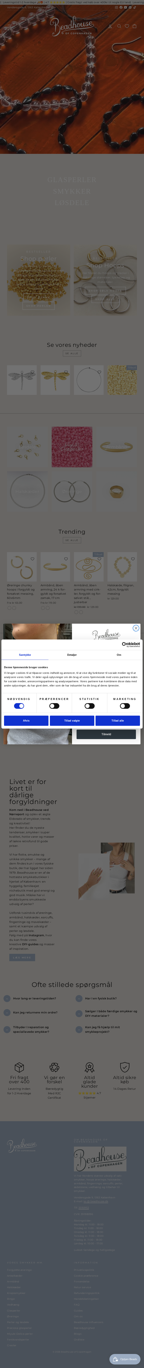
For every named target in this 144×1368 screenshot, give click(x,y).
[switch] (54, 706)
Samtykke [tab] (25, 654)
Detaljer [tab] (72, 654)
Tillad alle (118, 720)
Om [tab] (119, 654)
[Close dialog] (136, 628)
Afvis (26, 720)
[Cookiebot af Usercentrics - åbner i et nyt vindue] (124, 644)
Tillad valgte (72, 720)
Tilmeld (106, 734)
